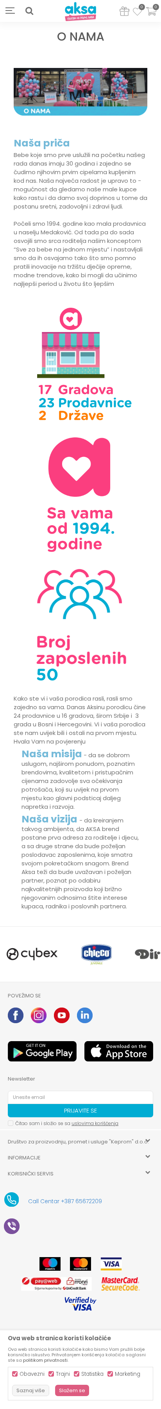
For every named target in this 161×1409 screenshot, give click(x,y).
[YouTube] (62, 1015)
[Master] (80, 1264)
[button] (29, 11)
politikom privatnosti (45, 1360)
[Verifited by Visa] (81, 1304)
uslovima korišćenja (95, 1123)
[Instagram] (39, 1015)
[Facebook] (15, 1015)
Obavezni (32, 1374)
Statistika (92, 1374)
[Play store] (42, 1051)
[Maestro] (50, 1264)
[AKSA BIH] (80, 12)
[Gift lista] (124, 12)
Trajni (63, 1374)
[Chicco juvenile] (96, 954)
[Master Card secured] (120, 1284)
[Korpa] (151, 16)
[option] (32, 954)
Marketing (127, 1374)
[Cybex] (32, 954)
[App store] (118, 1051)
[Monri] (56, 1284)
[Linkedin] (85, 1015)
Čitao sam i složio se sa (66, 1123)
